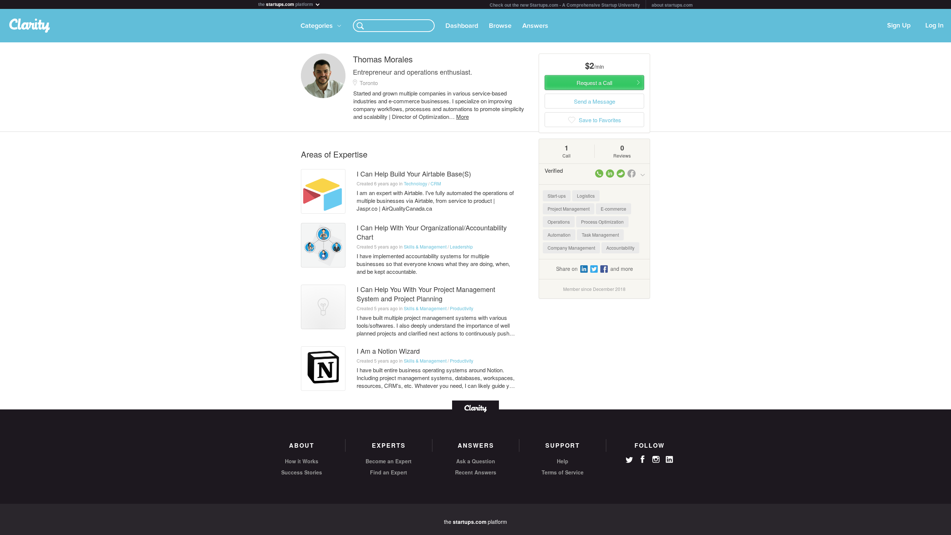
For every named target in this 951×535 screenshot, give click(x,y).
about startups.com (672, 4)
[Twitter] (629, 460)
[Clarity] (475, 408)
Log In (934, 25)
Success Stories (301, 472)
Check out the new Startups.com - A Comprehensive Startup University (565, 4)
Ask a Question (475, 461)
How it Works (301, 461)
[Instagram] (656, 459)
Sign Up (899, 25)
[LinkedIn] (669, 459)
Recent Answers (475, 472)
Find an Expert (388, 472)
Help (562, 461)
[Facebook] (642, 459)
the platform (286, 3)
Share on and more (594, 268)
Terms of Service (563, 472)
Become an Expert (389, 461)
